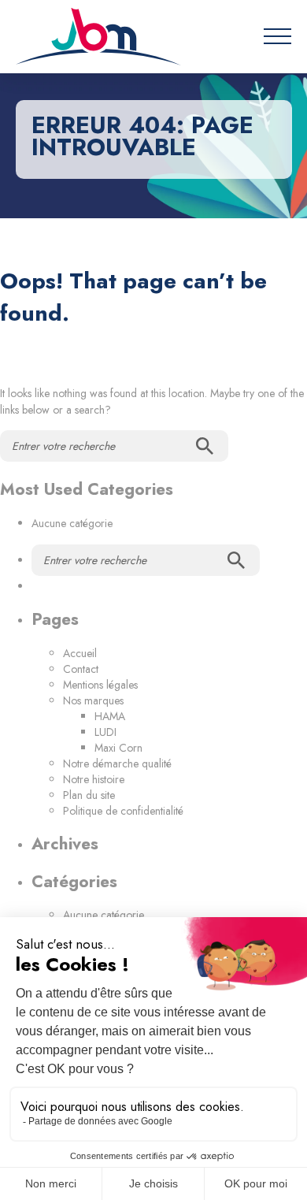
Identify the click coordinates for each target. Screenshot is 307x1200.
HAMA (109, 716)
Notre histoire (93, 779)
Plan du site (89, 795)
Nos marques (93, 700)
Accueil (80, 653)
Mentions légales (100, 685)
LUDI (105, 732)
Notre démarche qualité (117, 763)
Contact (80, 669)
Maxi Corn (118, 748)
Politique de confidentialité (123, 811)
